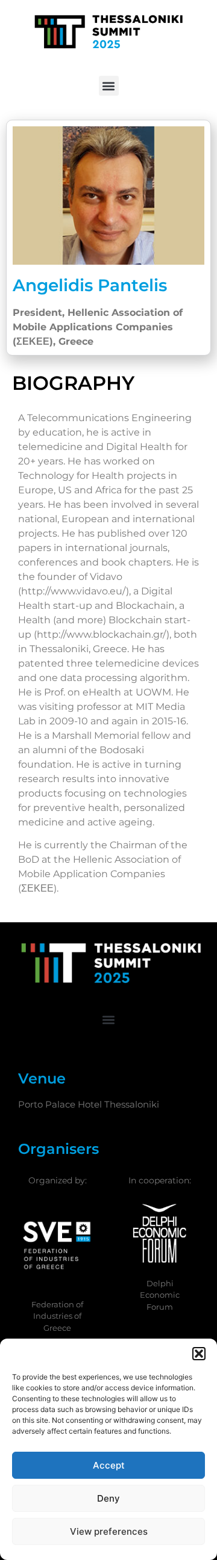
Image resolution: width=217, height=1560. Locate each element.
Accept (109, 1465)
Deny (108, 1498)
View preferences (109, 1531)
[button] (199, 1354)
